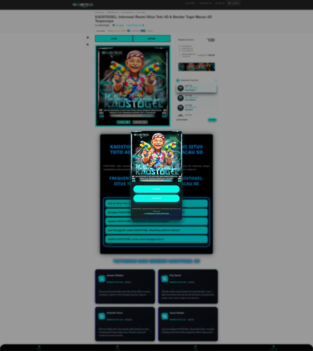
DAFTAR (156, 198)
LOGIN (156, 189)
